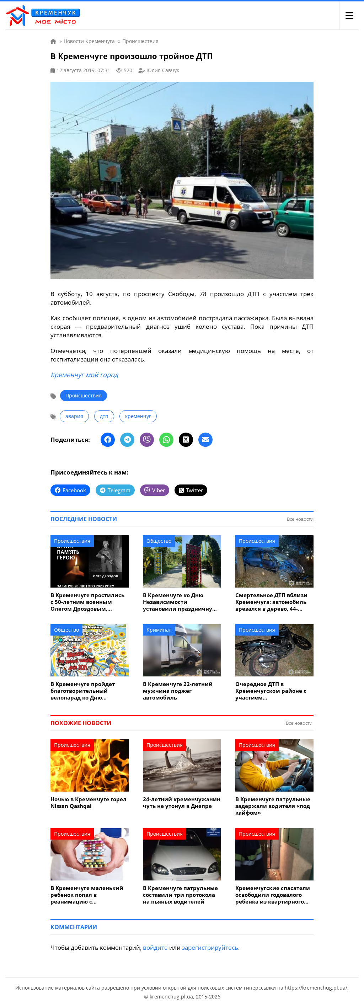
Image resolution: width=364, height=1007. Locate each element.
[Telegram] (127, 440)
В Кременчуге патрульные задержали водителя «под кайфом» (272, 806)
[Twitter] (186, 440)
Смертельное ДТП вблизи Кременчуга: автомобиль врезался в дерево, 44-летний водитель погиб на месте (272, 602)
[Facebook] (108, 440)
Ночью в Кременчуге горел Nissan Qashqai (88, 802)
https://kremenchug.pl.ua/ (316, 987)
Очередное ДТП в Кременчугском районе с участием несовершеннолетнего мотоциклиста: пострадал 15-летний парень (272, 691)
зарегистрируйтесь (210, 947)
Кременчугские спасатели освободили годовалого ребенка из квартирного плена (272, 895)
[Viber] (147, 440)
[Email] (205, 440)
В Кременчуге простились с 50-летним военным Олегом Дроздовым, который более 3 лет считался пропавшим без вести (87, 602)
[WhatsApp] (166, 440)
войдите (155, 947)
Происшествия (83, 395)
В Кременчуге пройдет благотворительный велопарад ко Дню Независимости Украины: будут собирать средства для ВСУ (86, 691)
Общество (158, 540)
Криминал (159, 629)
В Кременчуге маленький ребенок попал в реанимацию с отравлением (86, 895)
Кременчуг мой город (84, 374)
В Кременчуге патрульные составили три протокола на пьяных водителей (180, 895)
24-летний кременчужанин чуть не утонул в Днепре (181, 802)
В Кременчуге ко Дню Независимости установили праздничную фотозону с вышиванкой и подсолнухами (180, 602)
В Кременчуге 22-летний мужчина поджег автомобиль (178, 691)
